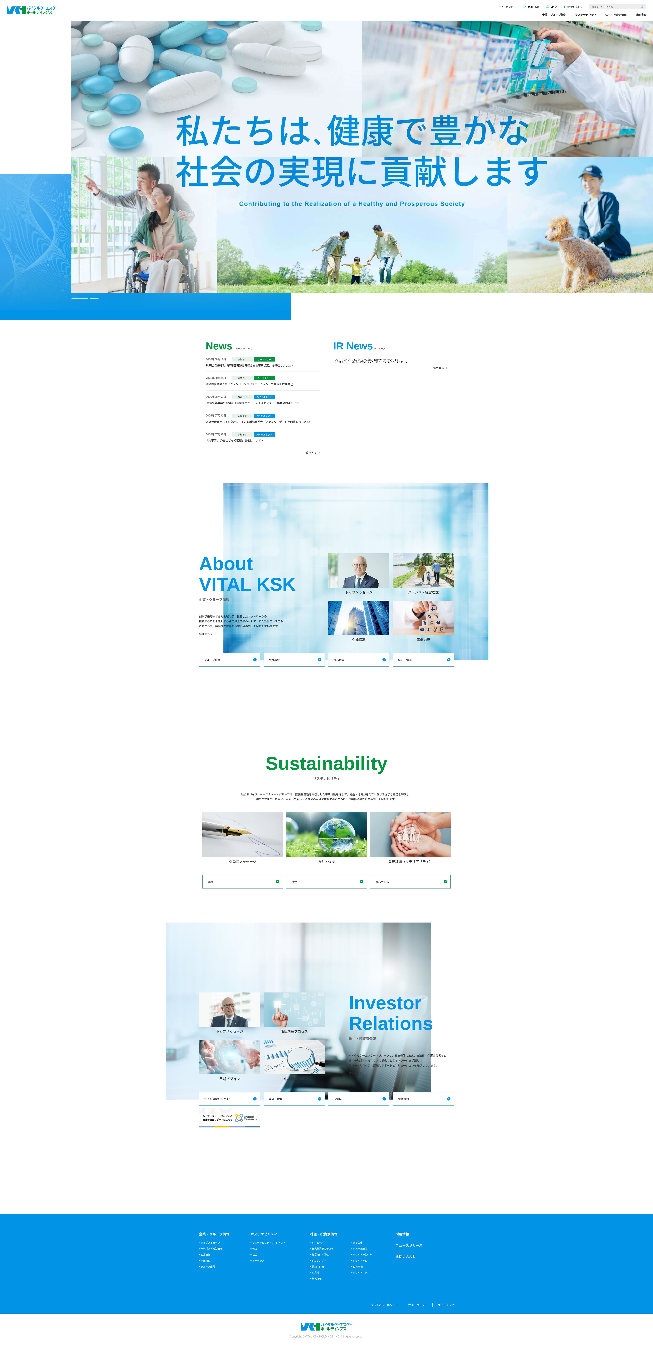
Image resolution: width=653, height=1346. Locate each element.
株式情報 (403, 1099)
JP (552, 6)
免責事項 (358, 1266)
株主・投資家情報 (616, 15)
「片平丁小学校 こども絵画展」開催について (233, 440)
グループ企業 (212, 660)
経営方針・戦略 (320, 1254)
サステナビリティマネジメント (269, 1242)
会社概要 (274, 660)
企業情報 (205, 1254)
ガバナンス (382, 882)
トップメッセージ (210, 1242)
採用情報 (640, 15)
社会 (294, 882)
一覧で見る (310, 453)
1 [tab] (79, 298)
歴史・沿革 (405, 660)
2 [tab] (94, 298)
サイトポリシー (417, 1305)
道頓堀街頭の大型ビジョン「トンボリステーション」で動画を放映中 (248, 384)
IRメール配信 (360, 1248)
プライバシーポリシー (384, 1305)
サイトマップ (505, 7)
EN (556, 6)
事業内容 (205, 1260)
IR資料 (337, 1099)
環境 (210, 882)
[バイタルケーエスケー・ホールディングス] (32, 9)
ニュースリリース (409, 1245)
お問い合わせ (575, 7)
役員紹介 (338, 660)
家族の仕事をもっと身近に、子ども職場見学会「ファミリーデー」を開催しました (256, 422)
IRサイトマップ (361, 1272)
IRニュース (318, 1242)
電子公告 (358, 1242)
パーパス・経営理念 (211, 1248)
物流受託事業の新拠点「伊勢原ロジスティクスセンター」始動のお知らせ (251, 403)
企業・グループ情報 (554, 15)
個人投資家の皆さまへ (217, 1099)
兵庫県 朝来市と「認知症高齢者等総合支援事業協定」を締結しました (248, 365)
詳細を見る (206, 634)
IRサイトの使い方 (362, 1254)
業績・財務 (275, 1099)
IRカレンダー (319, 1260)
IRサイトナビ (360, 1260)
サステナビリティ (586, 15)
